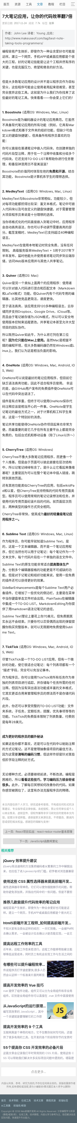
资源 (18, 4)
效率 (51, 23)
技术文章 (38, 1100)
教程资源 (51, 1100)
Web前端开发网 (28, 1111)
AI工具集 (5, 1105)
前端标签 (63, 1100)
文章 (40, 4)
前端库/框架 (19, 1105)
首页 (6, 4)
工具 (29, 4)
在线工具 (26, 1100)
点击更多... (38, 1072)
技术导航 (13, 1100)
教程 (51, 4)
